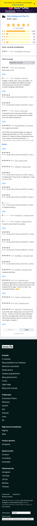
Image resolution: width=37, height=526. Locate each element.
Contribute (6, 458)
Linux (4, 417)
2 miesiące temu (28, 215)
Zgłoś (4, 74)
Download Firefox (9, 398)
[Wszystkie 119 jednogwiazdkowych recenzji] (18, 42)
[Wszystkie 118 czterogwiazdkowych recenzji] (18, 34)
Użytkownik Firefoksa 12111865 (16, 174)
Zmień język (6, 513)
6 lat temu (27, 51)
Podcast (5, 487)
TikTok (5, 479)
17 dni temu (32, 97)
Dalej (26, 330)
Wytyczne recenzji (9, 388)
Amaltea (17, 78)
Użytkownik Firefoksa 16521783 (16, 263)
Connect (5, 454)
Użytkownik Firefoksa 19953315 (16, 249)
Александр (18, 215)
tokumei (17, 221)
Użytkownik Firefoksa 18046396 (17, 242)
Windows (6, 402)
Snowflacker (19, 51)
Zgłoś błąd (6, 384)
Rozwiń (4, 144)
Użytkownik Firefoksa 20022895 (17, 154)
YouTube (5, 476)
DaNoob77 (18, 309)
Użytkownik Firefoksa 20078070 (17, 97)
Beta (4, 434)
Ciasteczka (16, 494)
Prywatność (6, 494)
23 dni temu (24, 111)
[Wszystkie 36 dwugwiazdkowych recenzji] (18, 39)
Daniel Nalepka (20, 125)
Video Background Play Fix (18, 16)
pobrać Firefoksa (18, 5)
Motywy (20, 11)
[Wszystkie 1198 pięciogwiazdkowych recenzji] (18, 31)
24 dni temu (29, 125)
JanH (14, 19)
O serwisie (6, 359)
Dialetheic (18, 167)
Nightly (5, 430)
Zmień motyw (6, 516)
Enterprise (6, 444)
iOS (3, 409)
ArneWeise (18, 256)
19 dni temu (32, 105)
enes (16, 160)
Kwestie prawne (7, 496)
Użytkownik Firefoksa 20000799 (17, 234)
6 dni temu (21, 67)
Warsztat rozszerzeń (10, 366)
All (3, 420)
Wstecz (10, 330)
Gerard (17, 297)
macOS (5, 406)
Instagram (6, 472)
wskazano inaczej (13, 500)
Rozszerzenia (10, 11)
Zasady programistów (11, 374)
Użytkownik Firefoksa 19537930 (17, 105)
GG (16, 280)
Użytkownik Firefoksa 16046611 (16, 197)
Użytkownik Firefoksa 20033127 (16, 189)
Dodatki (5, 355)
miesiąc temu (23, 160)
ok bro (17, 111)
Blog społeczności (9, 377)
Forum (4, 381)
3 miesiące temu (23, 280)
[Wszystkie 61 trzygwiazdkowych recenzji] (18, 36)
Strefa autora (7, 370)
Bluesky (5, 483)
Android (5, 413)
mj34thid (17, 270)
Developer (6, 462)
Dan (16, 303)
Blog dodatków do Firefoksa (13, 363)
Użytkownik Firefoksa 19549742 (17, 205)
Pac (16, 67)
